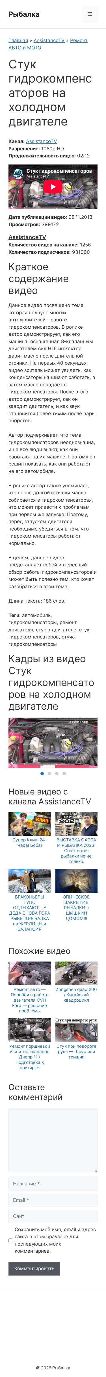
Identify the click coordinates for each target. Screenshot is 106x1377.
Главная (18, 40)
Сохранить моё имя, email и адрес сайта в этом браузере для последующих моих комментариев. (55, 1240)
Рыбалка (24, 14)
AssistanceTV (49, 40)
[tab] (42, 773)
